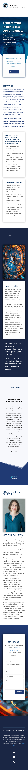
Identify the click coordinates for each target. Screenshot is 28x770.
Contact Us (14, 71)
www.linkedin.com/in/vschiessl (13, 658)
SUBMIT (19, 692)
